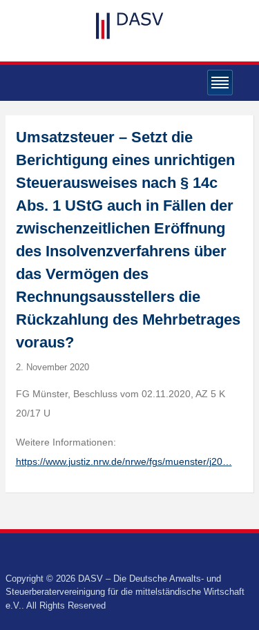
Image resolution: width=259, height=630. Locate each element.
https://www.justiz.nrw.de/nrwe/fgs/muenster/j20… (124, 461)
